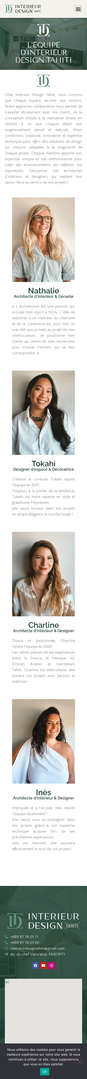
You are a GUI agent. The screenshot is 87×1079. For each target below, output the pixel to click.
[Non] (79, 1061)
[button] (78, 9)
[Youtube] (43, 965)
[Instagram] (51, 965)
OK (45, 1072)
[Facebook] (35, 965)
